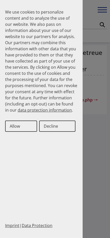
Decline (51, 126)
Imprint (12, 225)
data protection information (45, 110)
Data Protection (37, 225)
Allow (15, 126)
